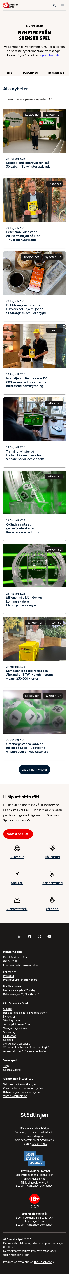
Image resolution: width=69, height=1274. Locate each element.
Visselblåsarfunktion (15, 1096)
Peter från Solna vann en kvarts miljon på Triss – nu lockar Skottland (23, 236)
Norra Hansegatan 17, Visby (19, 990)
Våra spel (52, 909)
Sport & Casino (12, 1069)
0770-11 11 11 (10, 961)
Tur (5, 1066)
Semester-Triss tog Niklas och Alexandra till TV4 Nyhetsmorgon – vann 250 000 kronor (29, 674)
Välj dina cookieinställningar (19, 1084)
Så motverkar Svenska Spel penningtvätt (27, 1047)
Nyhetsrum (9, 1016)
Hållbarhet (52, 857)
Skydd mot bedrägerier (17, 1043)
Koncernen (30, 72)
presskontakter (52, 55)
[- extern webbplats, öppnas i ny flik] (20, 936)
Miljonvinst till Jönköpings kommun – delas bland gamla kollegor (24, 601)
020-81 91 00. (39, 1144)
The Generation (43, 1262)
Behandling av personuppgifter (22, 1092)
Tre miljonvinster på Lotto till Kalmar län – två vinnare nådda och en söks (25, 455)
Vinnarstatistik (16, 909)
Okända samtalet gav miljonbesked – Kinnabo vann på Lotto (22, 528)
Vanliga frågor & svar (15, 1028)
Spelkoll (17, 883)
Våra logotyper (12, 1020)
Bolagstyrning (52, 883)
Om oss (7, 1009)
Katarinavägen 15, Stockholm (20, 994)
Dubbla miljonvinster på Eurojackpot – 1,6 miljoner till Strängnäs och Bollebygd (26, 309)
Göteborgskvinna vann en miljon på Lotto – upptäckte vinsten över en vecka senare (27, 748)
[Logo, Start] (10, 5)
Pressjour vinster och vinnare (20, 979)
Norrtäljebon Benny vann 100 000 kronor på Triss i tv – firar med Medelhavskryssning (26, 382)
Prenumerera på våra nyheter (26, 99)
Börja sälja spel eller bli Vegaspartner (25, 1012)
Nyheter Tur (56, 72)
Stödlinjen (46, 1140)
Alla (9, 72)
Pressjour (8, 976)
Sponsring (9, 1032)
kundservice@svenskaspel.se (20, 965)
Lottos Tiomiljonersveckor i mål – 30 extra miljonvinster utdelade (29, 165)
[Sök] (54, 5)
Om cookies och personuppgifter (23, 1088)
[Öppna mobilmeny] (62, 5)
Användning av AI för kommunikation (25, 1051)
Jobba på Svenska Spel (17, 1024)
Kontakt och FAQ (18, 834)
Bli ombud (17, 857)
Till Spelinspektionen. (33, 1182)
